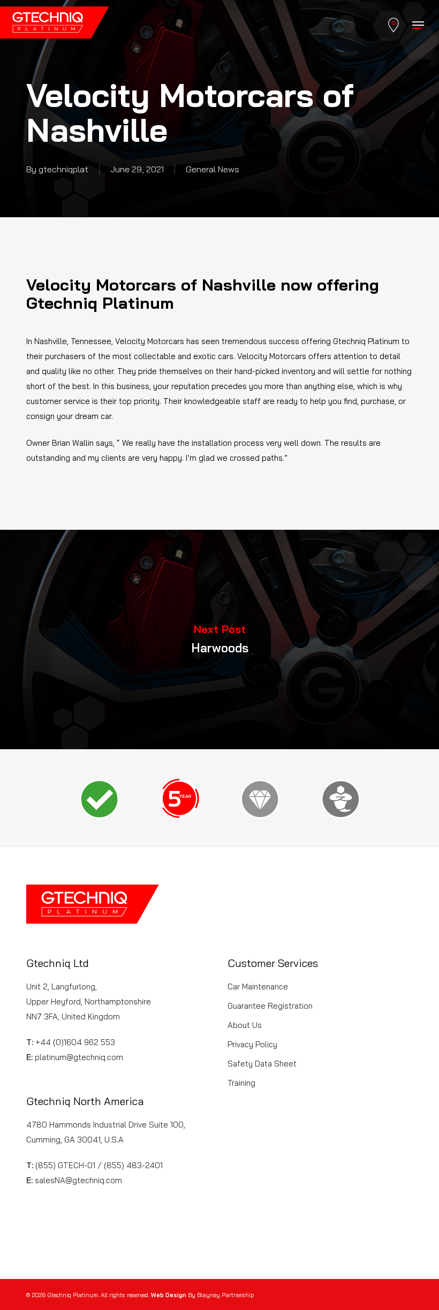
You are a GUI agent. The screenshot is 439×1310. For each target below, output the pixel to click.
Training (241, 1083)
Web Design (168, 1295)
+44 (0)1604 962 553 (75, 1042)
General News (212, 169)
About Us (245, 1025)
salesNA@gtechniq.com (78, 1180)
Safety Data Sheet (262, 1063)
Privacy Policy (252, 1044)
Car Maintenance (258, 986)
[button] (418, 25)
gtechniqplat (63, 169)
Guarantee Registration (270, 1006)
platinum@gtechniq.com (79, 1057)
